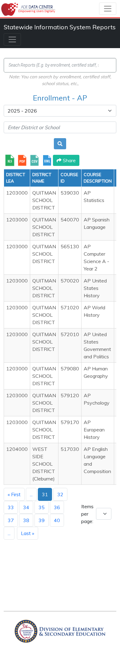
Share (69, 160)
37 (11, 520)
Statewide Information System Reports (60, 27)
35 (41, 507)
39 (41, 520)
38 (26, 520)
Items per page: (87, 513)
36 (57, 507)
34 (26, 507)
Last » (27, 533)
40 (57, 520)
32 (60, 494)
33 (11, 507)
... (31, 494)
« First (14, 494)
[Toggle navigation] (107, 8)
